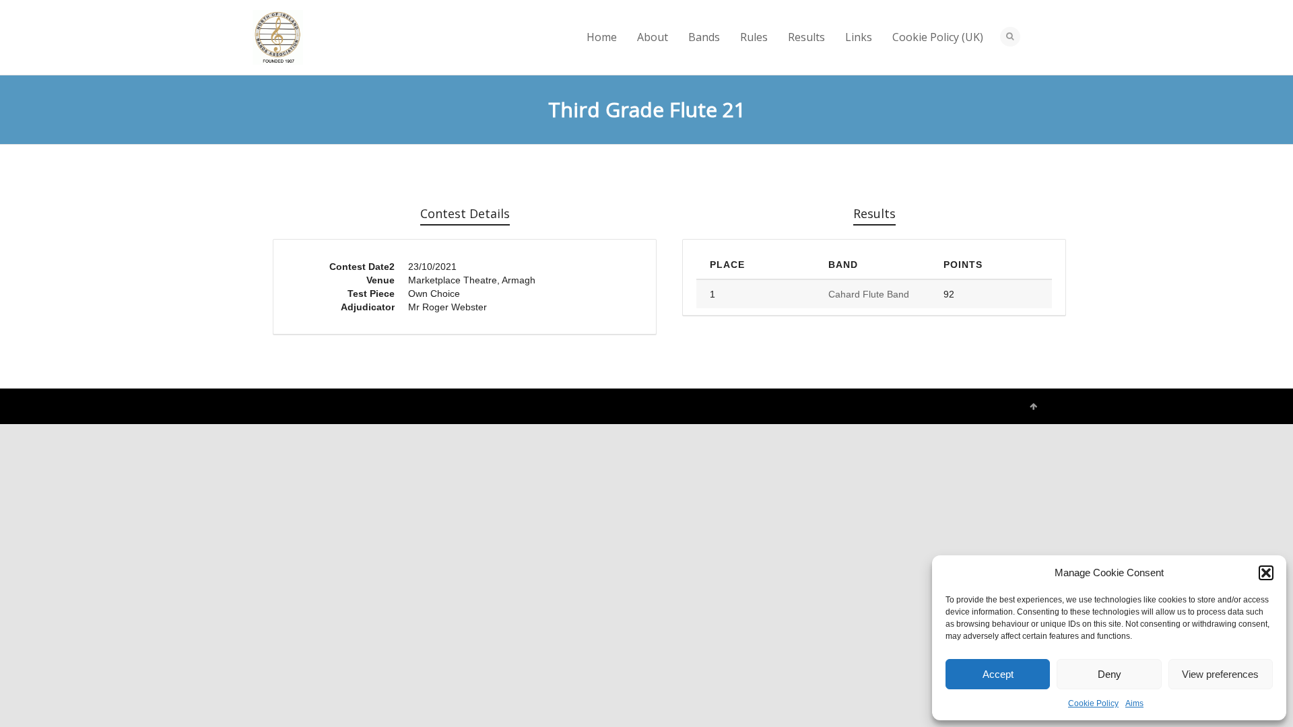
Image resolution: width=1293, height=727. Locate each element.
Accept (998, 674)
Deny (1109, 674)
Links (858, 37)
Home (602, 37)
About (652, 37)
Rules (754, 37)
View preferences (1220, 674)
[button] (1266, 573)
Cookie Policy (1093, 703)
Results (806, 37)
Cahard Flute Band (868, 294)
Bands (704, 37)
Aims (1134, 703)
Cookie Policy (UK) (937, 37)
